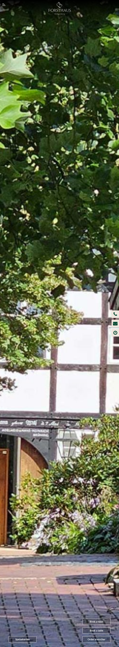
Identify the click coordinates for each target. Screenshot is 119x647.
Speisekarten (22, 639)
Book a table (96, 630)
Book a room (96, 621)
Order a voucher (96, 639)
